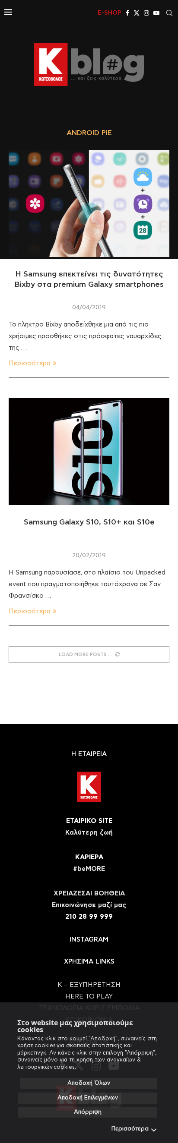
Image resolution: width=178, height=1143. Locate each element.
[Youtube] (156, 12)
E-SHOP (109, 13)
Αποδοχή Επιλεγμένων (87, 1098)
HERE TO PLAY (89, 996)
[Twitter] (137, 12)
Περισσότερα (130, 1129)
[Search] (169, 12)
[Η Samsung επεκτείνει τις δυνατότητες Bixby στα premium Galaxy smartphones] (89, 203)
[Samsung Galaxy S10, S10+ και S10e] (89, 451)
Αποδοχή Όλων (88, 1083)
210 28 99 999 (89, 917)
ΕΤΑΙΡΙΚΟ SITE (89, 821)
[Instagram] (146, 12)
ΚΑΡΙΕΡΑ (89, 857)
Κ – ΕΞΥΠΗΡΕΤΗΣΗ (89, 985)
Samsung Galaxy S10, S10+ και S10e (89, 522)
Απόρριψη (88, 1112)
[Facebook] (127, 12)
